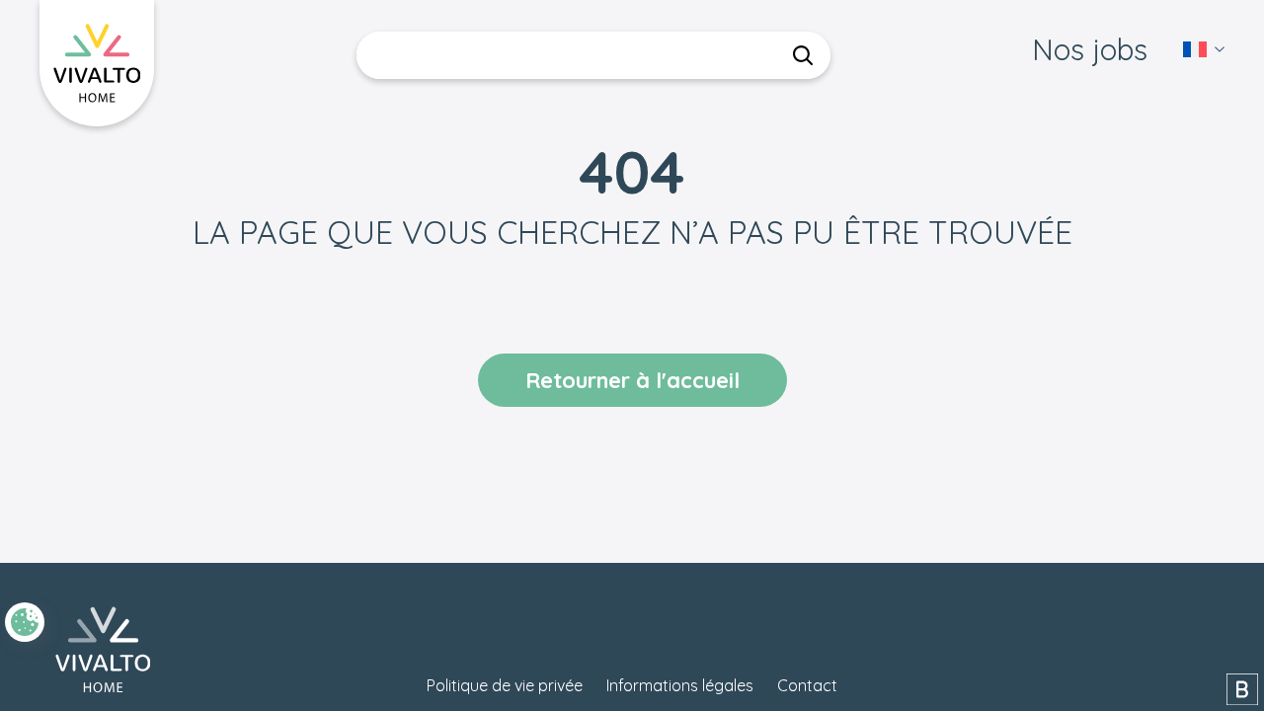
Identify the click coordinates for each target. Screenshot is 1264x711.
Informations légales (679, 685)
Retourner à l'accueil (632, 380)
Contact (807, 685)
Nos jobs (1089, 49)
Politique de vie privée (505, 685)
